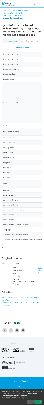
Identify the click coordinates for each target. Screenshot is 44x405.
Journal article (16, 41)
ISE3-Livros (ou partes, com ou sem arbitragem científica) (14, 16)
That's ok (38, 402)
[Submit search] (34, 3)
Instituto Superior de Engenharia (14, 13)
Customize (5, 402)
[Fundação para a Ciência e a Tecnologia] (13, 351)
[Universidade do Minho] (31, 351)
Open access (33, 41)
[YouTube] (17, 330)
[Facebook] (4, 330)
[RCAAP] (23, 330)
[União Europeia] (9, 369)
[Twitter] (11, 330)
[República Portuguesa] (15, 364)
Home (4, 11)
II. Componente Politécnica (20, 11)
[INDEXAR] (18, 323)
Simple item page (22, 47)
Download (40, 270)
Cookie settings (22, 386)
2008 (5, 41)
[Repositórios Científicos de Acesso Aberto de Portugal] (6, 323)
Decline (30, 402)
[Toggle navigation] (39, 3)
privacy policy (28, 398)
